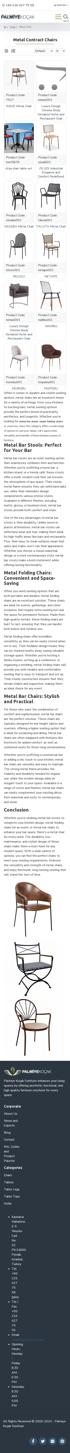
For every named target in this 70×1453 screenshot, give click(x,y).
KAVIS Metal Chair (19, 106)
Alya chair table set (18, 169)
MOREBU (19, 388)
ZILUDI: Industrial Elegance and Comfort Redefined (51, 173)
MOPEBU (51, 388)
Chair (13, 27)
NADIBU (51, 326)
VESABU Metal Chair (19, 227)
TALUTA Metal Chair (51, 227)
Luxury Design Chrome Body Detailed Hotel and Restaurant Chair (51, 112)
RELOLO (19, 276)
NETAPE (51, 276)
